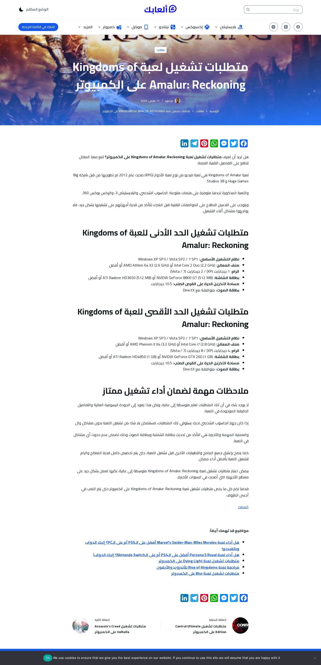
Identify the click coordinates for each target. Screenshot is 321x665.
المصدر (243, 506)
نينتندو (164, 26)
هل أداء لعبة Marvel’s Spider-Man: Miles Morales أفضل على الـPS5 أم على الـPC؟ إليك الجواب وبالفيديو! (162, 545)
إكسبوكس (194, 26)
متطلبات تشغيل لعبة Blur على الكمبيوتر (205, 573)
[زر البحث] (248, 9)
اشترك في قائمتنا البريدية (38, 27)
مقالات (161, 50)
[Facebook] (298, 27)
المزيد (88, 26)
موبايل (137, 26)
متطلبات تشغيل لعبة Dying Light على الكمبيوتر (199, 560)
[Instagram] (273, 27)
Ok (48, 658)
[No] (315, 658)
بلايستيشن (228, 26)
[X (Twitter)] (286, 27)
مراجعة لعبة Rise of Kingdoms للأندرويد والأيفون (198, 567)
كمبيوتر (109, 26)
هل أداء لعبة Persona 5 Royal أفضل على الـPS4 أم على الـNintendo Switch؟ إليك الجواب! (166, 554)
